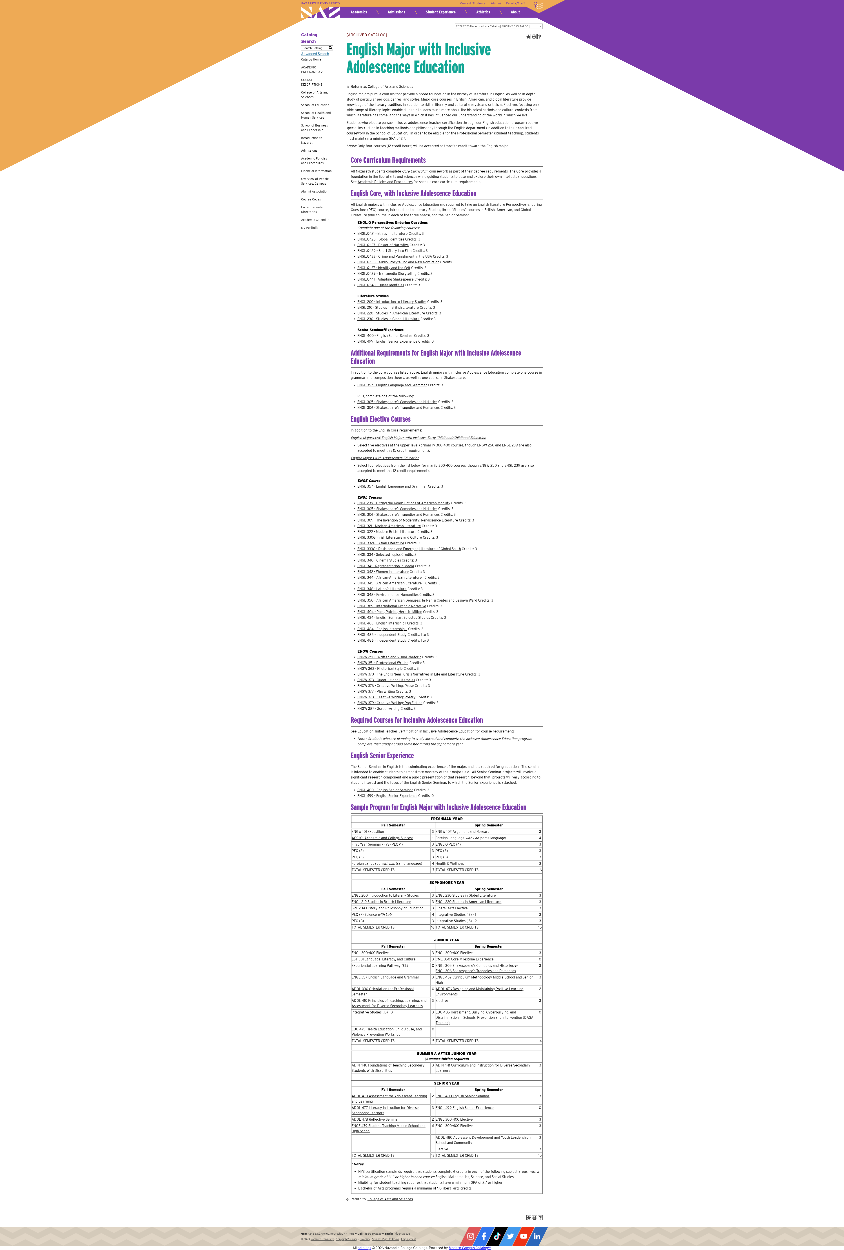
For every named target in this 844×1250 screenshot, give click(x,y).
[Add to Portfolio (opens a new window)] (528, 36)
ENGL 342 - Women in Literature (383, 572)
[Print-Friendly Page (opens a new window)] (534, 36)
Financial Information (316, 171)
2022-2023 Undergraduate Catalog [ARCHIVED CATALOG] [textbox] (493, 26)
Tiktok (497, 1236)
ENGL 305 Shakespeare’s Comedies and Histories (475, 966)
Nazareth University (320, 10)
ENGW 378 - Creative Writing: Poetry (386, 697)
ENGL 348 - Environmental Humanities (387, 595)
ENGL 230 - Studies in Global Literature (388, 319)
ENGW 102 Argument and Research (463, 832)
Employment (408, 1239)
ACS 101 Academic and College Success (382, 838)
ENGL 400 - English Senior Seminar (385, 336)
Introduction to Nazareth (311, 140)
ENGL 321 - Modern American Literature (389, 526)
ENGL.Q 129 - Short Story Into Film (384, 251)
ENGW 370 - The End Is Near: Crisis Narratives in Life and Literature (410, 674)
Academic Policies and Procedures (314, 161)
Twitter (510, 1236)
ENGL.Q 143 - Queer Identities (380, 285)
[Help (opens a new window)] (539, 36)
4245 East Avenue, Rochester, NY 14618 (331, 1233)
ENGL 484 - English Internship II (382, 629)
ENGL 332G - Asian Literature (380, 543)
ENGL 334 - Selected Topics (378, 554)
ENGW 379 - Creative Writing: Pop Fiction (389, 703)
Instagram (470, 1236)
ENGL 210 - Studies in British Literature (388, 307)
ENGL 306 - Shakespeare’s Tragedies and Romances (398, 408)
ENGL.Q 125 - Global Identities (380, 239)
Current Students (473, 3)
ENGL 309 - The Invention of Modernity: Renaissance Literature (407, 520)
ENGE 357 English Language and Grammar (385, 977)
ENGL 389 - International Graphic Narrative (391, 606)
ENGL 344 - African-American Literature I (390, 577)
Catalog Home (311, 59)
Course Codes (311, 199)
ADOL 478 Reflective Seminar (375, 1119)
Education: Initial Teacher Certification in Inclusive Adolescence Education (416, 731)
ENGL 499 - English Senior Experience (387, 341)
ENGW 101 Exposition (368, 832)
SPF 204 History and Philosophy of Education (388, 908)
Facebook (484, 1236)
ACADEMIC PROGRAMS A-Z (312, 70)
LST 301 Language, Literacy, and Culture (384, 959)
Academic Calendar (315, 220)
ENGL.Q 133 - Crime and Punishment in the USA (394, 256)
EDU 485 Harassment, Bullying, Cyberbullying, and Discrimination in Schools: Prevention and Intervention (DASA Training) (484, 1017)
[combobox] (499, 26)
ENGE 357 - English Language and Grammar (392, 385)
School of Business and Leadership (314, 128)
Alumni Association (314, 191)
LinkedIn (537, 1236)
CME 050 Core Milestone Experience (465, 959)
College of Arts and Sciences (315, 95)
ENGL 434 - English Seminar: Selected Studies (393, 617)
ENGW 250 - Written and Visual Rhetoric (389, 657)
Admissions (396, 12)
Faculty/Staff (515, 3)
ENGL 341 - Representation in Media (385, 566)
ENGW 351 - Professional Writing (383, 663)
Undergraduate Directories (312, 210)
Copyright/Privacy (346, 1239)
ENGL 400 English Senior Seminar (462, 1096)
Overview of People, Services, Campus (315, 181)
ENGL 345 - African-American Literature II (390, 583)
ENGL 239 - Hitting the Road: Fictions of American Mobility (403, 503)
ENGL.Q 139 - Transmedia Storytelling (387, 274)
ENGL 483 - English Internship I (381, 623)
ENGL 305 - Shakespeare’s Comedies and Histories (397, 402)
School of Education (315, 105)
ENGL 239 (510, 445)
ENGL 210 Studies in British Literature (381, 902)
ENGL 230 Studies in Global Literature (466, 895)
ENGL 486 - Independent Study (382, 640)
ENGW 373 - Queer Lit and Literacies (386, 680)
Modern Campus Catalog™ (470, 1248)
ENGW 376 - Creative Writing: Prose (385, 686)
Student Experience (441, 12)
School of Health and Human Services (316, 115)
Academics (359, 12)
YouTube (523, 1236)
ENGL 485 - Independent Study (382, 635)
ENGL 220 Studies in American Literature (468, 902)
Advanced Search (315, 54)
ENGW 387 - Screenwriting (378, 709)
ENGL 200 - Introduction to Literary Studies (391, 302)
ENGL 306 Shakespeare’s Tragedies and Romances (476, 971)
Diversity (365, 1239)
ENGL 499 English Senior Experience (465, 1108)
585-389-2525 (373, 1233)
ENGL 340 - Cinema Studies (379, 560)
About (515, 12)
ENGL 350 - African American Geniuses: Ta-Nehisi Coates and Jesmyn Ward (417, 600)
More (538, 5)
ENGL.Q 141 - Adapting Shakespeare (385, 279)
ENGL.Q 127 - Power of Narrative (383, 245)
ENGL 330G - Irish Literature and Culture (389, 537)
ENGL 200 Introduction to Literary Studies (385, 895)
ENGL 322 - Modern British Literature (387, 532)
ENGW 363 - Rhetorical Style (380, 668)
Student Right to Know (385, 1239)
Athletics (483, 12)
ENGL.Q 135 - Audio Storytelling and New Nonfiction (398, 262)
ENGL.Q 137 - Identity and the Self (383, 268)
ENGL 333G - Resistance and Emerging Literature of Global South (409, 549)
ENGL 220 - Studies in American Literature (391, 313)
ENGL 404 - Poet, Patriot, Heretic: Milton (389, 612)
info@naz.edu (402, 1233)
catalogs (364, 1248)
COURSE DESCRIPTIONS (311, 82)
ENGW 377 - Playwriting (376, 691)
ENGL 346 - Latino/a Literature (382, 589)
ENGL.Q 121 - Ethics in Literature (382, 233)
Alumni (496, 3)
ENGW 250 (485, 445)
